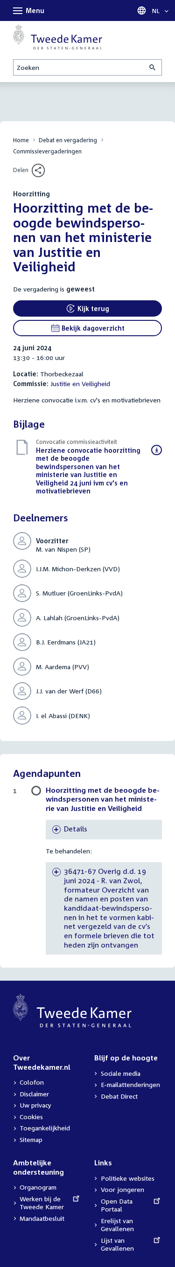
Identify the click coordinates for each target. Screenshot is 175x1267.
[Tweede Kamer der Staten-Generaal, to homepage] (57, 36)
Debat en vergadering (68, 140)
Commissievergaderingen (47, 151)
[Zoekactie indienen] (153, 67)
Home (21, 140)
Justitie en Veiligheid (80, 384)
